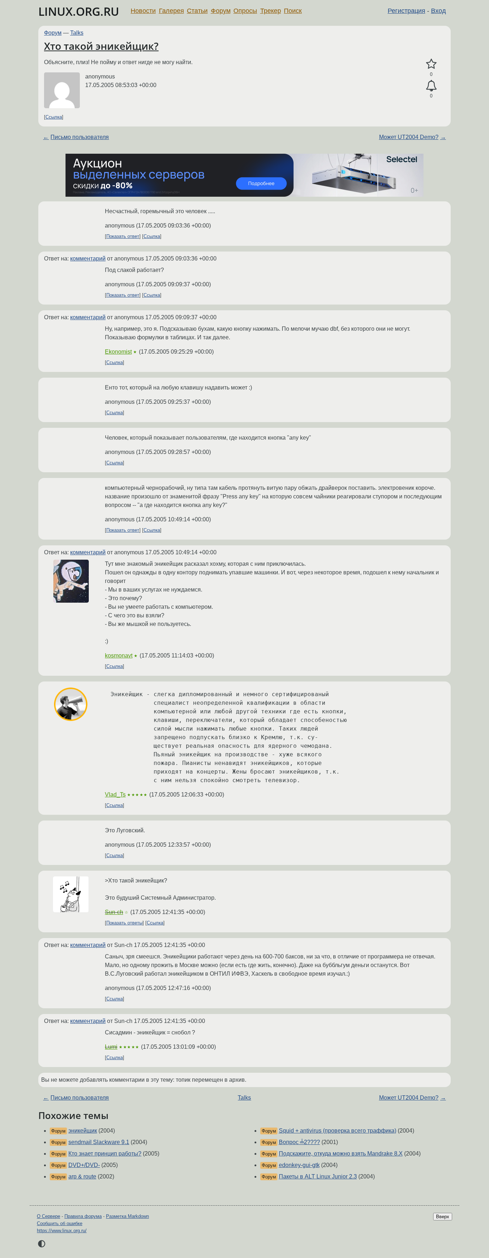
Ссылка (53, 117)
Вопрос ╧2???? (299, 1142)
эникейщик (82, 1131)
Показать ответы (124, 922)
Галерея (171, 10)
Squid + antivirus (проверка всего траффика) (337, 1131)
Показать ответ (122, 236)
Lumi (111, 1047)
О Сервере (48, 1216)
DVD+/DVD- (84, 1165)
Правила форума (83, 1216)
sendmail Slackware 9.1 (98, 1142)
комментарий (88, 258)
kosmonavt (118, 655)
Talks (76, 33)
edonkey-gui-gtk (299, 1165)
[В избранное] (431, 64)
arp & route (82, 1176)
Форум (221, 10)
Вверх (442, 1216)
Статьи (197, 10)
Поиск (293, 10)
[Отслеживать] (431, 86)
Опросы (245, 10)
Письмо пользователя (79, 137)
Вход (438, 10)
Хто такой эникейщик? (101, 46)
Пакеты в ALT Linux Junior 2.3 (318, 1176)
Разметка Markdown (127, 1216)
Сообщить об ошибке (59, 1223)
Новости (143, 10)
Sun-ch (114, 912)
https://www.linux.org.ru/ (62, 1230)
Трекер (270, 10)
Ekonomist (118, 352)
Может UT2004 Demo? (409, 137)
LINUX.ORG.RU (78, 11)
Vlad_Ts (115, 794)
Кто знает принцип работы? (104, 1154)
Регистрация (406, 10)
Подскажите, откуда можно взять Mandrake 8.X (341, 1154)
